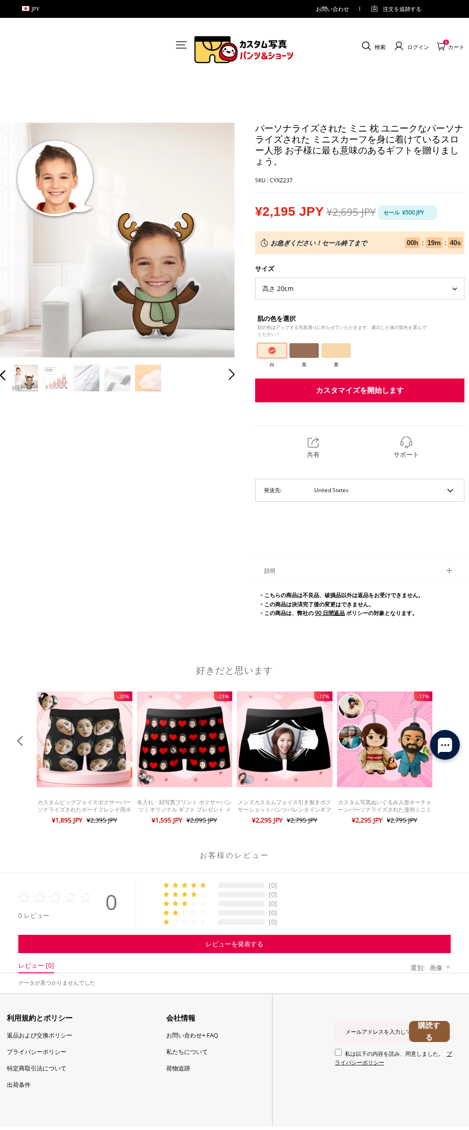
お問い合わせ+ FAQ (192, 1035)
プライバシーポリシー (36, 1052)
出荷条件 (19, 1085)
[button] (21, 239)
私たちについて (187, 1052)
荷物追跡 (178, 1068)
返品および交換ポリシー (39, 1035)
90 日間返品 (330, 613)
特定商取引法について (36, 1068)
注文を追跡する (402, 9)
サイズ (264, 268)
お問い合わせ (332, 9)
